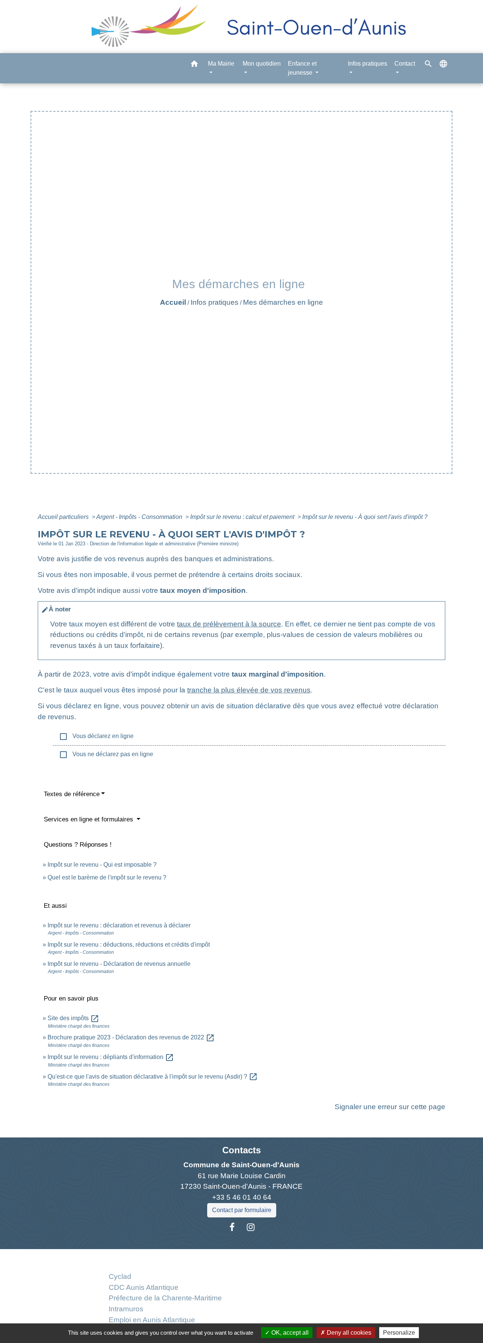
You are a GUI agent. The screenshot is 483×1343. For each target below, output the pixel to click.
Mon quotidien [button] (262, 63)
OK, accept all (289, 1332)
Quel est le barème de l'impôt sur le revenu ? (107, 877)
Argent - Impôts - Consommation (140, 517)
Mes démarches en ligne (283, 302)
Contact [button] (404, 63)
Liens (165, 1258)
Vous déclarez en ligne (96, 736)
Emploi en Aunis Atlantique (152, 1320)
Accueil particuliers (64, 517)
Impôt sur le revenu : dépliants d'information (111, 1057)
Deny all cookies (348, 1332)
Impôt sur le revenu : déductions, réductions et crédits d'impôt (129, 944)
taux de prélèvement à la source (229, 624)
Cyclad (120, 1276)
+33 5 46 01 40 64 (241, 1197)
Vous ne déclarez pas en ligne (106, 754)
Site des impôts (73, 1018)
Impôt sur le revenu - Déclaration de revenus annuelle (119, 964)
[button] (194, 65)
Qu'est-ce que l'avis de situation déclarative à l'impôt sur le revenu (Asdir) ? (153, 1076)
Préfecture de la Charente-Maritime (165, 1298)
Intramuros (126, 1309)
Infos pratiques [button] (367, 63)
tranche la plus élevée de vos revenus (249, 690)
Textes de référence (72, 794)
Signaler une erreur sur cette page (390, 1107)
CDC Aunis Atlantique (143, 1287)
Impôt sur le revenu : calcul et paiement (243, 517)
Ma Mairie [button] (221, 63)
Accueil (173, 302)
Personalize (399, 1332)
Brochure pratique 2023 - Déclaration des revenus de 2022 (131, 1037)
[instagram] (250, 1227)
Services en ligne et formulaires (89, 819)
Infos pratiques (214, 302)
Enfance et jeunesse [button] (302, 68)
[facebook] (232, 1227)
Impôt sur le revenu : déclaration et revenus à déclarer (119, 925)
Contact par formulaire (241, 1210)
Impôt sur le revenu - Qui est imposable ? (102, 864)
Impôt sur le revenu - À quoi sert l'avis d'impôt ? (365, 517)
